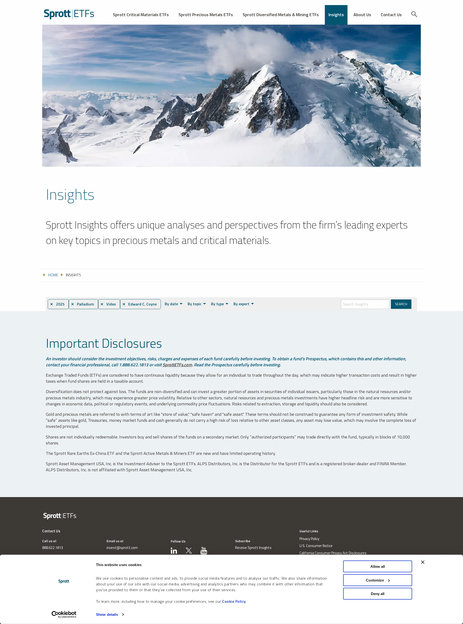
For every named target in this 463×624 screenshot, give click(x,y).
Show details (107, 614)
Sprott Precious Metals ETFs (205, 14)
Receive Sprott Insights (253, 547)
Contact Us (391, 14)
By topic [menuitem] (194, 304)
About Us (362, 14)
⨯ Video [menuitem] (108, 304)
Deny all (377, 594)
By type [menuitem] (217, 304)
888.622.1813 (52, 547)
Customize (375, 580)
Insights (336, 14)
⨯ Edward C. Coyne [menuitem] (139, 304)
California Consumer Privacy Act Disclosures (333, 553)
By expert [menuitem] (241, 304)
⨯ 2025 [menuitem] (57, 304)
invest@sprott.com (122, 547)
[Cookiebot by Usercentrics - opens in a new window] (64, 614)
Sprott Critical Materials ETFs (141, 14)
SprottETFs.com (177, 364)
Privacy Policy (309, 539)
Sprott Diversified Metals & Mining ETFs (281, 14)
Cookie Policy (234, 601)
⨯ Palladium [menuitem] (82, 304)
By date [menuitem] (171, 304)
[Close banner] (422, 562)
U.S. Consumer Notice (316, 546)
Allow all (377, 566)
